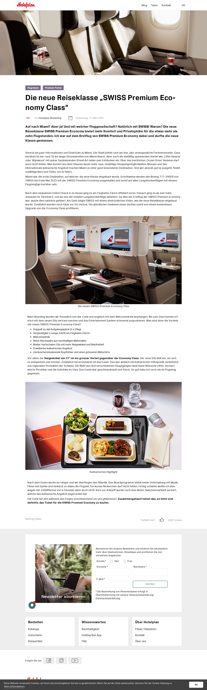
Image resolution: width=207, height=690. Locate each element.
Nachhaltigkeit (90, 629)
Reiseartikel (35, 641)
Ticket (49, 502)
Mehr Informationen (14, 686)
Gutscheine (35, 635)
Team (154, 5)
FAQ (84, 641)
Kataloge (33, 629)
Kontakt (166, 5)
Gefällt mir (154, 520)
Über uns (140, 641)
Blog (144, 5)
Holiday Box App (92, 635)
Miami (88, 152)
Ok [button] (196, 684)
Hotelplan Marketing (50, 117)
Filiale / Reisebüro (146, 629)
